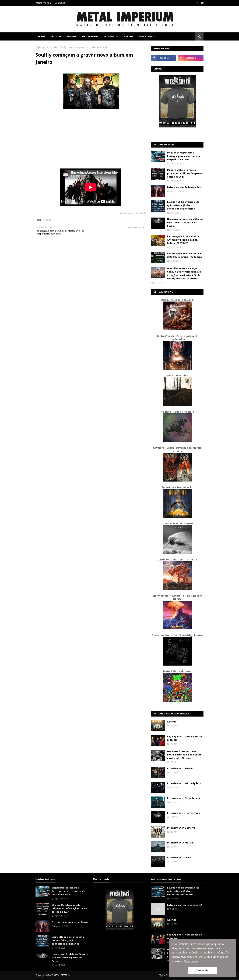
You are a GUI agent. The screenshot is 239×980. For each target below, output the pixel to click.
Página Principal (43, 2)
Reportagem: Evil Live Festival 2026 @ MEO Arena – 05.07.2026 (184, 255)
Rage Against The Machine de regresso (184, 738)
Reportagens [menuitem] (90, 36)
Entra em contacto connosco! (184, 904)
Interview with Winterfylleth (184, 783)
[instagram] (202, 3)
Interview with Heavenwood (183, 812)
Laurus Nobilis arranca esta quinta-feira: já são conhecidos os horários (183, 205)
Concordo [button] (203, 970)
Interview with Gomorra (181, 827)
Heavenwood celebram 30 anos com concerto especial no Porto (185, 222)
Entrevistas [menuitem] (111, 36)
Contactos (60, 2)
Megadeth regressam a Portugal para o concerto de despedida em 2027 (184, 156)
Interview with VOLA (179, 857)
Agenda (171, 721)
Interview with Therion (180, 768)
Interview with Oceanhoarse (184, 798)
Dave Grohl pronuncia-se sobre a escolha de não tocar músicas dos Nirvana (184, 755)
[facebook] (197, 3)
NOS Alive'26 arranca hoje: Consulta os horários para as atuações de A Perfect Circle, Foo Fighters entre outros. (184, 273)
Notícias (54, 47)
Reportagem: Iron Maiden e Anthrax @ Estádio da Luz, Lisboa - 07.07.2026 (183, 240)
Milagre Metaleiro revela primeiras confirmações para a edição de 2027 (185, 173)
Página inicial (42, 47)
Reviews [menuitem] (71, 36)
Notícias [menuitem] (55, 36)
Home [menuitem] (41, 36)
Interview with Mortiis (180, 842)
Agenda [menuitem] (128, 36)
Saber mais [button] (191, 961)
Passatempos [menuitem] (147, 36)
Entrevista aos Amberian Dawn (185, 187)
